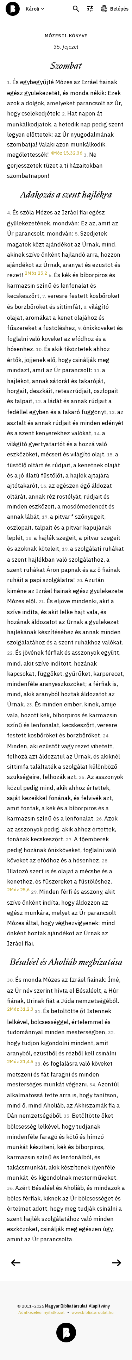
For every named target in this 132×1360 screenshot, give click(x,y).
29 (34, 892)
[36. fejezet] (116, 1263)
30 (10, 980)
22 (10, 653)
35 (66, 1116)
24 (105, 736)
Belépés (119, 9)
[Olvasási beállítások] (90, 9)
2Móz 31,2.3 (20, 1009)
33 (37, 1064)
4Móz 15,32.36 (66, 153)
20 (79, 581)
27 (68, 840)
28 (104, 861)
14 (97, 434)
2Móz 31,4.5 (20, 1062)
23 (29, 705)
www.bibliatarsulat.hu (92, 1312)
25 (81, 777)
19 (65, 549)
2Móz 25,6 (18, 890)
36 (10, 1188)
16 (43, 486)
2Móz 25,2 (36, 273)
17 (45, 517)
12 (38, 402)
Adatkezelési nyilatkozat (41, 1312)
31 (37, 1012)
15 (110, 455)
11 (97, 371)
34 (92, 1085)
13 (112, 413)
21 (41, 602)
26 (99, 819)
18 (28, 538)
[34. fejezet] (15, 1263)
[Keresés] (76, 9)
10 (39, 350)
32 (111, 1033)
